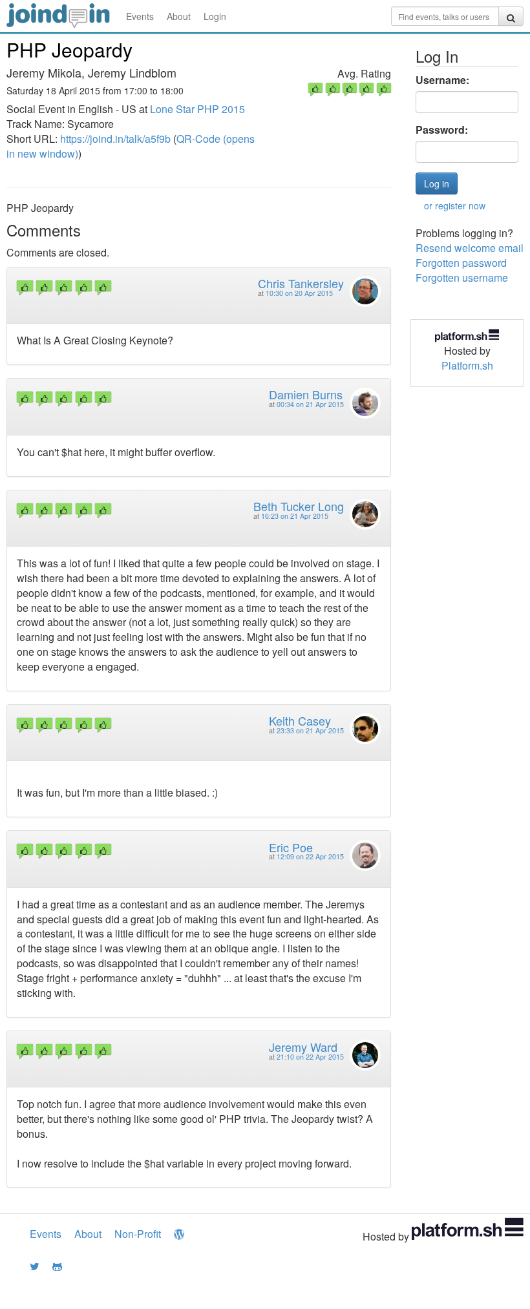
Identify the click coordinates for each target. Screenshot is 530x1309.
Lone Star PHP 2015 (197, 108)
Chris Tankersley (301, 283)
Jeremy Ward (303, 1046)
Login (215, 16)
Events (140, 16)
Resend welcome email (470, 247)
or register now (454, 205)
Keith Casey (300, 720)
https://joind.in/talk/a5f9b (115, 138)
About (179, 16)
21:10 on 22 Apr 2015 (310, 1057)
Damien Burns (306, 394)
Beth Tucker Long (298, 505)
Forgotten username (462, 277)
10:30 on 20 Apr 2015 (299, 293)
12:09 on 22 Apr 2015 (310, 856)
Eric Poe (291, 847)
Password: (442, 130)
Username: (442, 80)
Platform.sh (467, 365)
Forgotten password (461, 262)
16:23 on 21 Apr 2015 (294, 516)
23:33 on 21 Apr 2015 (310, 730)
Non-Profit (137, 1233)
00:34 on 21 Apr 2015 (310, 404)
